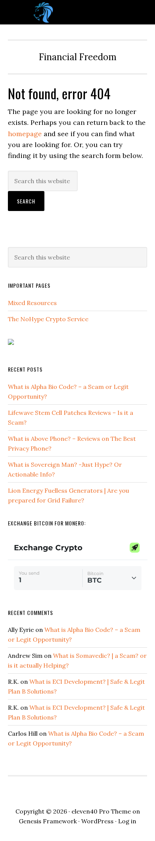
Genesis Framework (48, 821)
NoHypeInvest (77, 12)
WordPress (97, 821)
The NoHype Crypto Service (48, 319)
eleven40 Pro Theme (101, 811)
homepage (25, 133)
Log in (127, 821)
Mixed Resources (32, 303)
